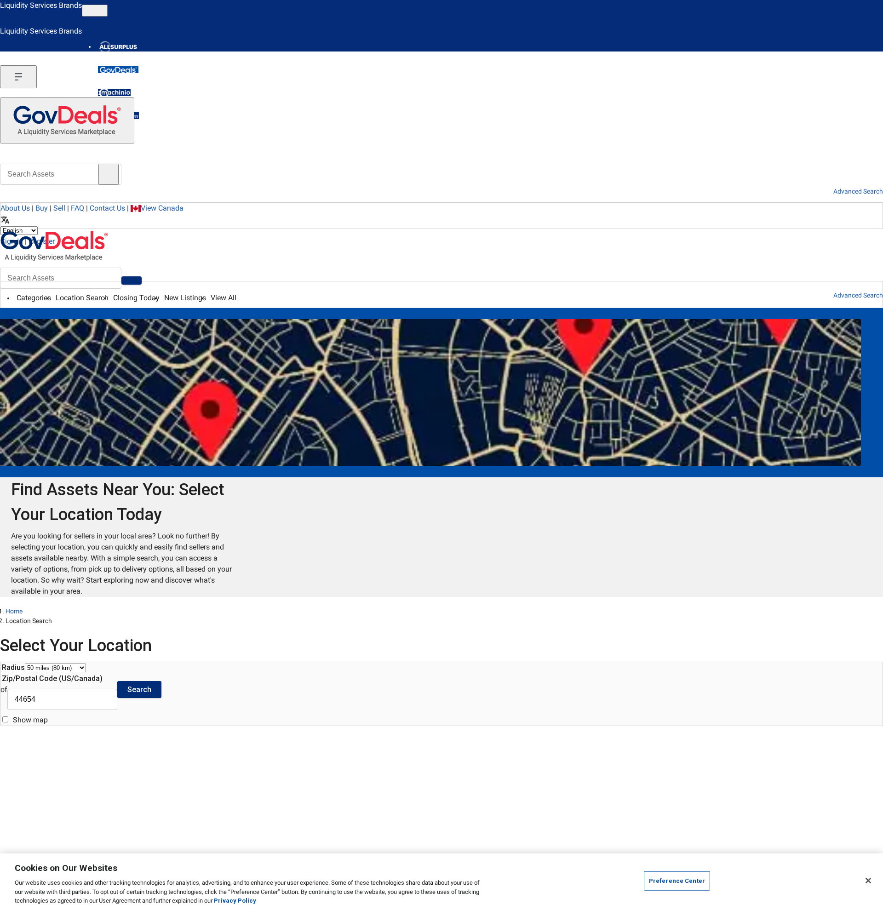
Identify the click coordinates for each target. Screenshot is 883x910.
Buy (41, 208)
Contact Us (107, 208)
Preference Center (677, 880)
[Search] (131, 280)
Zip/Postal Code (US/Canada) (52, 678)
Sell (59, 208)
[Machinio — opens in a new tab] (114, 92)
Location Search (82, 297)
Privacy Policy (235, 900)
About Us (15, 208)
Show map (30, 719)
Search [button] (139, 689)
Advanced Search (858, 295)
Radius (13, 667)
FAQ (77, 208)
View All (223, 297)
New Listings (185, 297)
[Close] (868, 880)
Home (14, 611)
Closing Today (136, 297)
